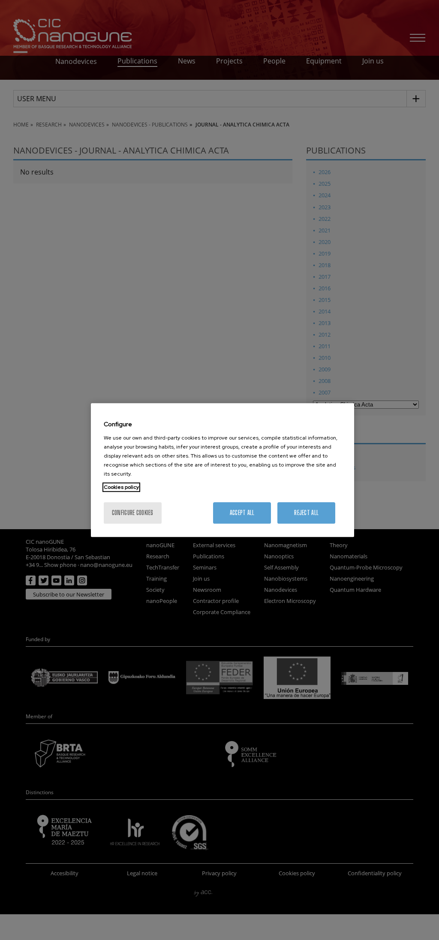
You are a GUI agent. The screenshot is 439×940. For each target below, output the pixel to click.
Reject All (306, 512)
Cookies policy (121, 487)
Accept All (242, 512)
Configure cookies (132, 512)
